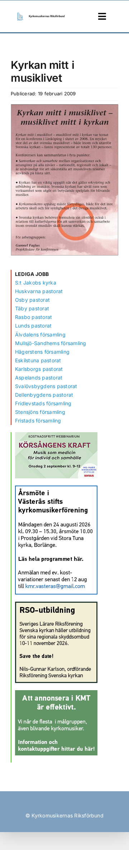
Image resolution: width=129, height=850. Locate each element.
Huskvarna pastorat (39, 291)
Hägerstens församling (42, 352)
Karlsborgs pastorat (39, 369)
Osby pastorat (32, 300)
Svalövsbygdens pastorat (46, 386)
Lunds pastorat (33, 326)
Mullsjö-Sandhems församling (50, 343)
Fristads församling (38, 420)
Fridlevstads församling (43, 403)
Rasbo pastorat (33, 317)
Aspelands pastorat (38, 377)
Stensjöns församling (40, 412)
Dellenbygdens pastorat (44, 395)
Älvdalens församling (40, 334)
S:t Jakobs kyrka (35, 283)
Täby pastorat (32, 308)
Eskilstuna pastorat (38, 360)
